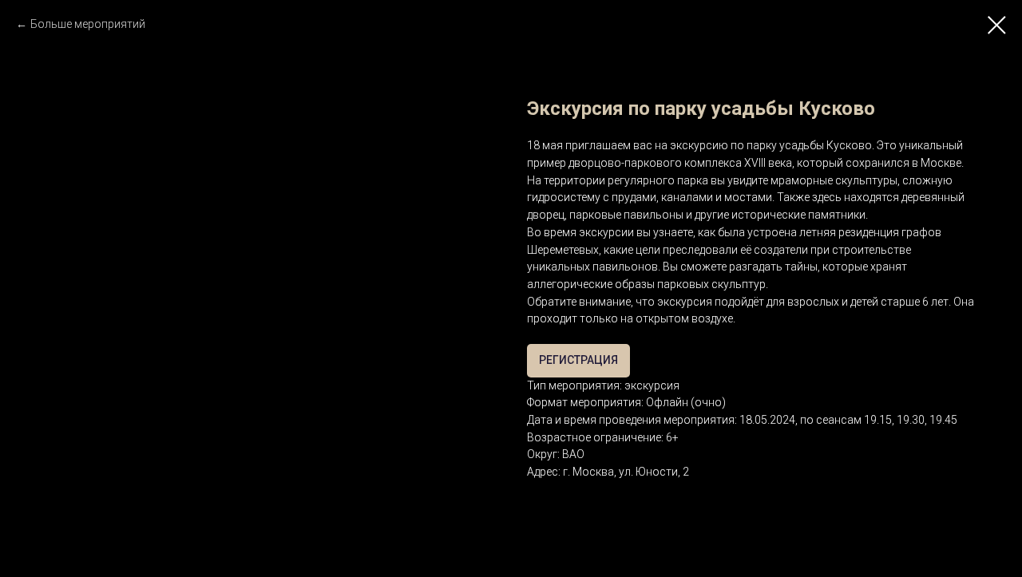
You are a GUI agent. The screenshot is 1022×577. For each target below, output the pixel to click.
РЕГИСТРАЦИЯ (578, 360)
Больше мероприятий (87, 24)
